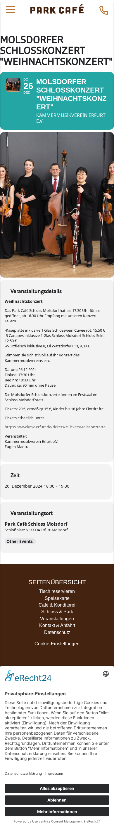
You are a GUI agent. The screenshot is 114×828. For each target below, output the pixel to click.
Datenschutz (57, 632)
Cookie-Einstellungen (57, 643)
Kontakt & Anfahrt (57, 625)
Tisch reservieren (57, 591)
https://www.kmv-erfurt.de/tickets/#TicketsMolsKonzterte (55, 426)
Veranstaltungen (57, 618)
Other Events (19, 541)
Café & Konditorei (57, 605)
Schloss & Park (57, 611)
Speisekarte (57, 598)
